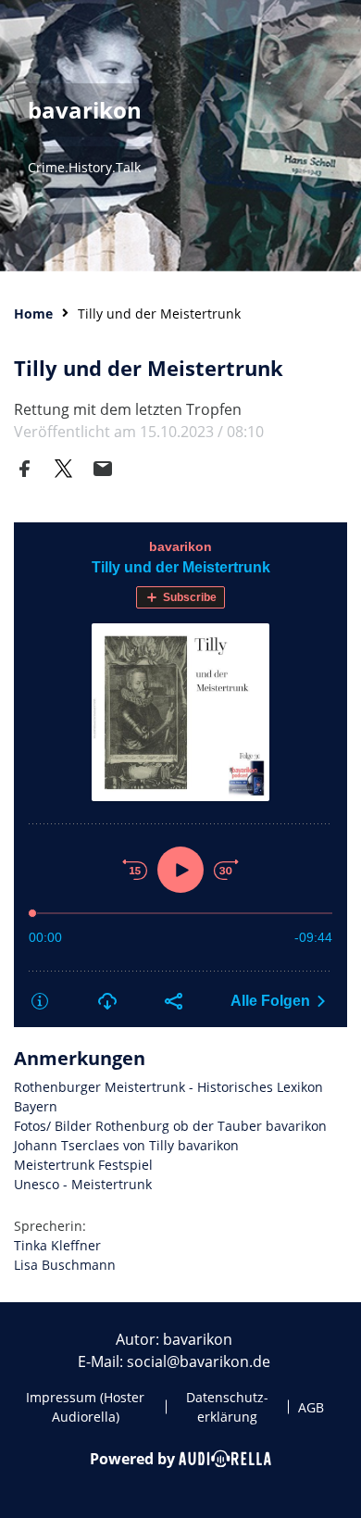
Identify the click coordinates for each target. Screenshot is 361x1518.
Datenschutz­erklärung (227, 1406)
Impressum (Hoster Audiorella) (85, 1406)
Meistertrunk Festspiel (83, 1164)
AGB (311, 1407)
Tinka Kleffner (57, 1245)
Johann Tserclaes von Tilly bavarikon (126, 1145)
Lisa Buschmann (65, 1264)
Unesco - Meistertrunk (83, 1184)
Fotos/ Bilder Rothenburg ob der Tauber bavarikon (170, 1126)
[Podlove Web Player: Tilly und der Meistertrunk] (180, 774)
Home (33, 313)
